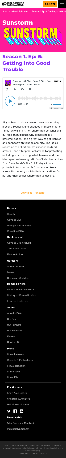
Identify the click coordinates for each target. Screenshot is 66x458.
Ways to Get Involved (19, 242)
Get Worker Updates (18, 404)
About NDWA (14, 313)
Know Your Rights (17, 393)
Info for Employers (17, 301)
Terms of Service (39, 453)
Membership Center (18, 429)
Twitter (8, 411)
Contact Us (13, 342)
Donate (50, 4)
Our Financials (14, 330)
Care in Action (15, 254)
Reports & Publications (20, 360)
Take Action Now (16, 248)
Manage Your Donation (19, 225)
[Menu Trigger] (62, 4)
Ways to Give (14, 219)
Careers (11, 336)
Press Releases (15, 354)
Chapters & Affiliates (18, 398)
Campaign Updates (18, 278)
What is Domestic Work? (20, 289)
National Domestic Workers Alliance (21, 2)
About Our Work (15, 266)
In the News (14, 371)
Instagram (21, 411)
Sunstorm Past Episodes (15, 11)
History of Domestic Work (21, 295)
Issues (10, 272)
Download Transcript (33, 192)
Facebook (15, 411)
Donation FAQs (15, 231)
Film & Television (16, 365)
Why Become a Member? (20, 423)
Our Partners (14, 324)
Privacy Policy (25, 453)
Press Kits (12, 377)
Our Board (12, 319)
